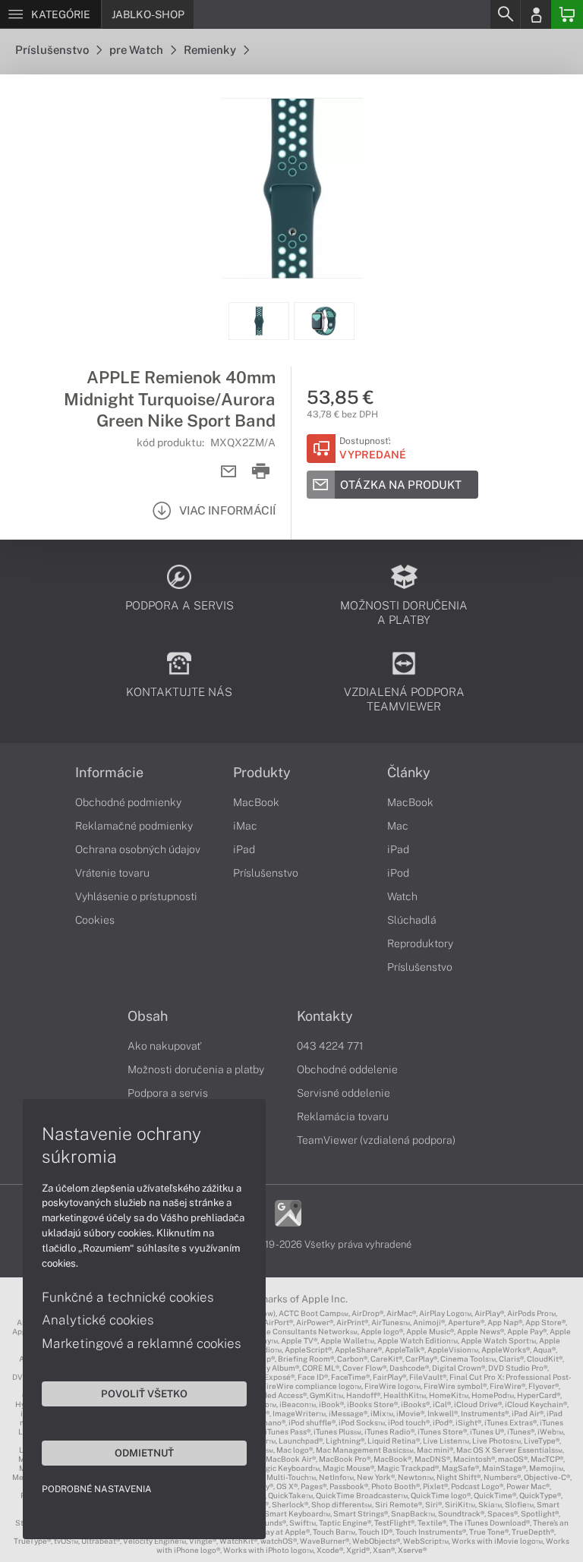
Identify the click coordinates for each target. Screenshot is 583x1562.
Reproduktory (420, 943)
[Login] (536, 14)
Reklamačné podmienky (134, 826)
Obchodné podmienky (128, 802)
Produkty (262, 772)
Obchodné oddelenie (347, 1069)
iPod (398, 873)
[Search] (505, 14)
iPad (244, 849)
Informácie (109, 772)
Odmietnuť (144, 1453)
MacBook (256, 802)
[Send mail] (229, 472)
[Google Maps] (288, 1212)
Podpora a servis (168, 1093)
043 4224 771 (330, 1046)
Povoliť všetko (144, 1393)
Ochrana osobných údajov (137, 849)
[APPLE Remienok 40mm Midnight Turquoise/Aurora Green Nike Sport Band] (291, 188)
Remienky (211, 49)
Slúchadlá (411, 920)
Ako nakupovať (164, 1046)
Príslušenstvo (53, 49)
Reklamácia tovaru (343, 1116)
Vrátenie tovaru (112, 873)
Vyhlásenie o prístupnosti (136, 896)
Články (408, 772)
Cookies (95, 920)
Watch (402, 896)
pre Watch (137, 49)
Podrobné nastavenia (97, 1489)
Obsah (148, 1016)
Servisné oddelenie (343, 1093)
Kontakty (325, 1016)
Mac (397, 826)
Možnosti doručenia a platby (196, 1069)
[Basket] (567, 14)
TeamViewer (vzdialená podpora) (376, 1140)
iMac (245, 826)
